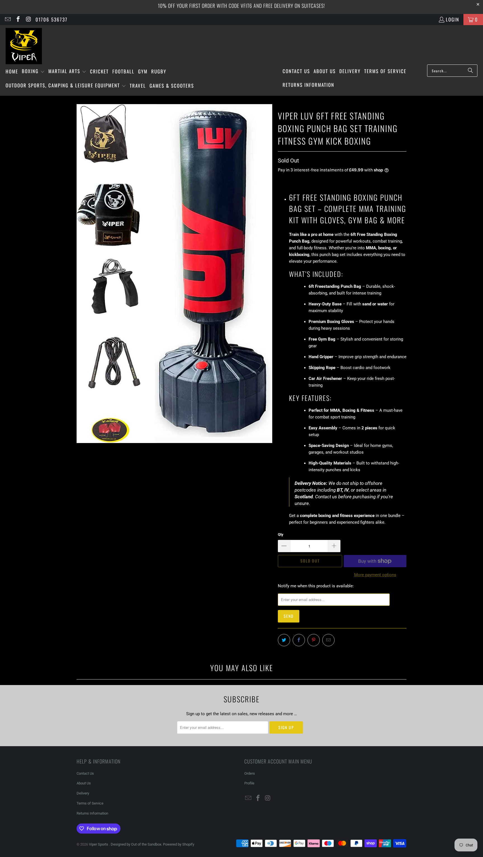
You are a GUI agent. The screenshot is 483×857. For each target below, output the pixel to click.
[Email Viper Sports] (7, 19)
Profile (249, 783)
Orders (249, 773)
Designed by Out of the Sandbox (136, 844)
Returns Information (92, 813)
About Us (84, 783)
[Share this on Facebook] (299, 640)
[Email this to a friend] (328, 640)
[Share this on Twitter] (284, 640)
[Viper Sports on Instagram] (28, 19)
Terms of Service (90, 803)
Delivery (83, 793)
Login (452, 19)
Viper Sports (99, 844)
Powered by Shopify (178, 844)
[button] (33, 71)
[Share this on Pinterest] (313, 640)
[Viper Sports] (24, 46)
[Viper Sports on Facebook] (18, 19)
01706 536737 (51, 19)
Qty (280, 534)
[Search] (470, 70)
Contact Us (85, 773)
